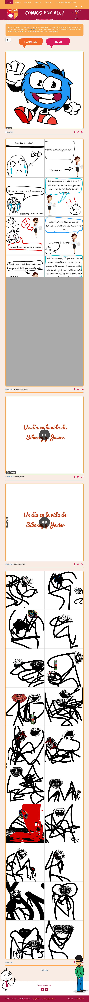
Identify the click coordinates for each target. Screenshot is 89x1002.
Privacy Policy (35, 999)
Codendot (80, 999)
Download (27, 2)
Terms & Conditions (48, 999)
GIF (44, 435)
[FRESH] (58, 48)
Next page (44, 970)
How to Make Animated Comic (65, 2)
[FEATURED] (31, 48)
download (31, 29)
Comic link (8, 132)
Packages (17, 2)
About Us (38, 2)
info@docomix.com (44, 985)
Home (9, 2)
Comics (48, 2)
